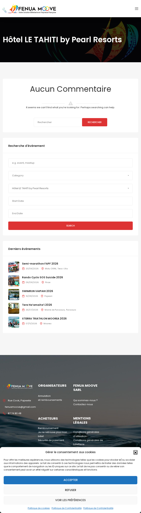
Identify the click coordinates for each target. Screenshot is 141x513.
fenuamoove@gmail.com (20, 407)
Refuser (70, 490)
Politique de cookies (39, 508)
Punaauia (71, 309)
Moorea (47, 323)
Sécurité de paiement (51, 440)
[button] (135, 452)
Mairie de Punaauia (55, 309)
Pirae (47, 282)
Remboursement (48, 428)
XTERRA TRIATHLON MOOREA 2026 (44, 318)
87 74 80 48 (14, 413)
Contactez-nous (83, 404)
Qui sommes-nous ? (85, 400)
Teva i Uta (62, 268)
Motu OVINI (50, 268)
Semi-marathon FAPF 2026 (40, 263)
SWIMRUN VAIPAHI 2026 (37, 291)
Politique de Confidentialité (67, 508)
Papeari (48, 296)
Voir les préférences (70, 500)
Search (70, 225)
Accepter (71, 480)
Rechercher (95, 122)
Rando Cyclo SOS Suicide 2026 (42, 277)
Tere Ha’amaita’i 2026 (37, 305)
